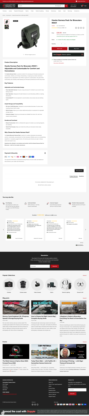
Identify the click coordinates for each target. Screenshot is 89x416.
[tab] (74, 176)
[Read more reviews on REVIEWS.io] (80, 246)
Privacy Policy (52, 388)
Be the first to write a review (44, 185)
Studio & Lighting (40, 11)
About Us (51, 382)
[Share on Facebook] (76, 28)
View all (85, 275)
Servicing (70, 11)
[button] (68, 28)
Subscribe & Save (81, 1)
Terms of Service (52, 394)
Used (64, 11)
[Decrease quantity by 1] (58, 43)
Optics (27, 11)
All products (8, 15)
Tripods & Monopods (18, 11)
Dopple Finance (52, 396)
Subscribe (55, 266)
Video (32, 11)
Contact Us (76, 11)
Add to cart (59, 48)
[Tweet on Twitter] (81, 28)
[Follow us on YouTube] (37, 404)
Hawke (53, 25)
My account (73, 6)
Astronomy (53, 11)
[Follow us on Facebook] (32, 404)
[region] (44, 229)
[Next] (86, 284)
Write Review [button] (79, 170)
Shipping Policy (52, 390)
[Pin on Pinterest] (78, 28)
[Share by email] (83, 28)
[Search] (66, 5)
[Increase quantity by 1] (65, 43)
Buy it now (76, 48)
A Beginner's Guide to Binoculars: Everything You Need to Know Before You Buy (73, 318)
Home (4, 15)
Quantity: (54, 43)
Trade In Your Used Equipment (55, 384)
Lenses (10, 11)
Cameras (5, 11)
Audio (59, 11)
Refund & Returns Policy (54, 392)
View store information (58, 63)
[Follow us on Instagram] (35, 404)
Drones (47, 11)
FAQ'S (50, 386)
